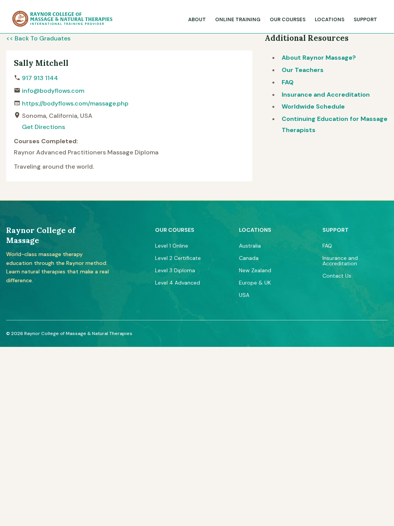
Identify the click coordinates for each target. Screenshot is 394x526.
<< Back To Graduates (38, 38)
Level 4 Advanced (177, 282)
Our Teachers (303, 70)
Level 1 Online (171, 245)
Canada (249, 258)
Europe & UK (255, 282)
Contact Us (336, 275)
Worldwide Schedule (313, 106)
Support (365, 19)
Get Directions (43, 127)
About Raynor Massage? (319, 58)
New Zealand (255, 270)
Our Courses (288, 19)
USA (244, 294)
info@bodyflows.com (53, 91)
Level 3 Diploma (175, 270)
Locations (329, 19)
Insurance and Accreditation (326, 94)
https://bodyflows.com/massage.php (75, 103)
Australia (250, 245)
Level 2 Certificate (178, 258)
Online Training (237, 19)
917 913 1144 (40, 78)
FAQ (288, 82)
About (197, 19)
